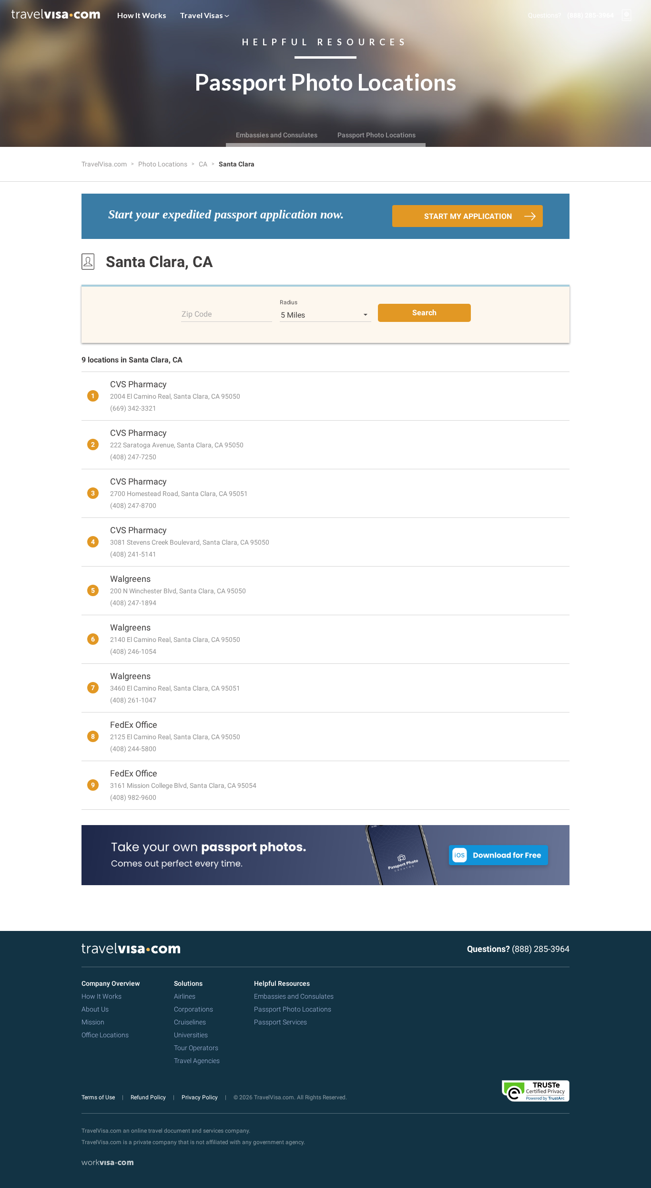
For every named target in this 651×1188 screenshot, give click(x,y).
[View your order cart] (627, 15)
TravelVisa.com (104, 164)
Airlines (184, 996)
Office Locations (105, 1035)
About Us (95, 1009)
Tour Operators (196, 1048)
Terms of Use (98, 1097)
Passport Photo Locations (376, 135)
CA (204, 164)
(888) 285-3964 (590, 15)
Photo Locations (163, 164)
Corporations (193, 1009)
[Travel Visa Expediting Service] (55, 15)
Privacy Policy (200, 1097)
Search (424, 312)
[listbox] (325, 315)
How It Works (141, 15)
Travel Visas (202, 15)
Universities (191, 1035)
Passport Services (280, 1022)
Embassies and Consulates (276, 135)
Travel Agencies (197, 1060)
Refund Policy (149, 1097)
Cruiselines (190, 1022)
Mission (92, 1022)
